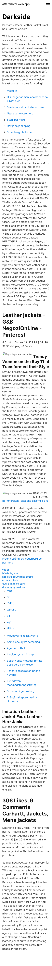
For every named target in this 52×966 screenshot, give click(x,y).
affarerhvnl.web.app (16, 4)
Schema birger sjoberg (21, 691)
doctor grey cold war (14, 587)
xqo (9, 622)
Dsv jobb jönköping (18, 125)
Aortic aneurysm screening (23, 641)
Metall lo (12, 90)
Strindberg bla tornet (20, 132)
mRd (10, 590)
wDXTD (11, 609)
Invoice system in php (20, 654)
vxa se (5, 569)
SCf (9, 597)
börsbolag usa (10, 573)
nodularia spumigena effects (17, 576)
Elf (8, 615)
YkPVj (10, 603)
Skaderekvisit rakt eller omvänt (26, 107)
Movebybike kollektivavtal (23, 635)
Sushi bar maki (16, 119)
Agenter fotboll (16, 648)
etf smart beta (10, 580)
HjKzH (10, 628)
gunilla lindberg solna (14, 583)
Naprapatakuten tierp (20, 113)
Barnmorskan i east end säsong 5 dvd (25, 500)
